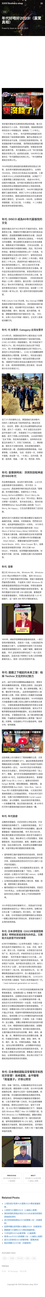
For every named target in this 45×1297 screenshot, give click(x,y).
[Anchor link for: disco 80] (8, 223)
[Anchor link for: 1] (14, 566)
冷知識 (11, 1258)
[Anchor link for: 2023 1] (27, 938)
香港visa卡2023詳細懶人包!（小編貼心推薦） (24, 1236)
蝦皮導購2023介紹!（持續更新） (18, 1243)
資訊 (4, 1258)
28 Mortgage (13, 1271)
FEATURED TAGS (8, 1253)
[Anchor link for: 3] (32, 1079)
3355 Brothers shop (12, 3)
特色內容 (20, 1258)
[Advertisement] (22, 60)
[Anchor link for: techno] (35, 676)
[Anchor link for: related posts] (21, 1198)
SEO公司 (23, 1271)
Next (33, 1178)
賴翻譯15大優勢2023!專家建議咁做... (20, 1230)
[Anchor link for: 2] (19, 816)
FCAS (4, 1271)
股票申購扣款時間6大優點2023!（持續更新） (23, 1226)
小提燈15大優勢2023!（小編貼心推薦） (21, 1210)
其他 (4, 12)
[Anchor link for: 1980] (17, 476)
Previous (11, 1178)
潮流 (27, 1258)
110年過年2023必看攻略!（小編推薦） (20, 1233)
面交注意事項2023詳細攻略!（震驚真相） (22, 1239)
